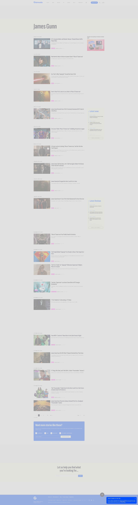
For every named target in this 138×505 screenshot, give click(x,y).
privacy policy (122, 501)
